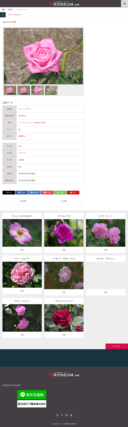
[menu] (124, 3)
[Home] (3, 9)
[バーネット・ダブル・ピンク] (64, 280)
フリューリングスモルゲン (22, 216)
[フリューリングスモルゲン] (22, 237)
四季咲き (21, 136)
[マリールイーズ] (64, 236)
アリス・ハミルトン (22, 301)
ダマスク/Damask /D (67, 231)
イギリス (21, 153)
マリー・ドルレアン (22, 259)
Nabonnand (32, 316)
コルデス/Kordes (29, 232)
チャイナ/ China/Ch (107, 273)
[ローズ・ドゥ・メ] (105, 236)
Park (20, 146)
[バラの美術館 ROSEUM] (64, 3)
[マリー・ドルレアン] (22, 278)
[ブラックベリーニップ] (64, 322)
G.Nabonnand (30, 273)
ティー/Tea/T (20, 273)
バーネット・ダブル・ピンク (63, 259)
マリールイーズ (64, 216)
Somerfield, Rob (63, 317)
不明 (115, 231)
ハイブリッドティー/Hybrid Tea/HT (32, 123)
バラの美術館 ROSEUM (68, 424)
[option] (43, 56)
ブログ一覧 (116, 346)
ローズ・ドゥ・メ (106, 216)
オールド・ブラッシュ (105, 259)
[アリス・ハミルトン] (22, 321)
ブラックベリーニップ (64, 301)
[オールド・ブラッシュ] (105, 279)
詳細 (22, 250)
